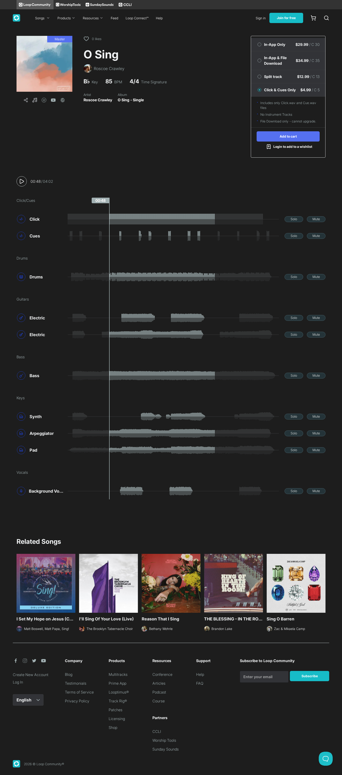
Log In (18, 682)
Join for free (286, 18)
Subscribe (310, 676)
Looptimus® (119, 692)
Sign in (261, 18)
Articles (158, 683)
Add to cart (288, 136)
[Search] (326, 18)
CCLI (156, 731)
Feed (114, 18)
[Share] (25, 100)
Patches (115, 709)
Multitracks (118, 674)
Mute (316, 219)
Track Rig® (118, 701)
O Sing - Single (131, 100)
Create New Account (30, 674)
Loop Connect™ (137, 18)
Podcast (159, 692)
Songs (39, 18)
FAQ (199, 683)
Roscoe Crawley (98, 100)
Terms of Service (79, 692)
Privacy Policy (77, 701)
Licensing (117, 718)
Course (158, 701)
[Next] (322, 582)
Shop (113, 727)
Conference (162, 674)
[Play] (22, 181)
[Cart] (313, 18)
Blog (68, 674)
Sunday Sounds (165, 749)
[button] (44, 64)
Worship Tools (164, 740)
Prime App (117, 683)
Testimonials (75, 683)
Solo (294, 219)
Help (159, 18)
